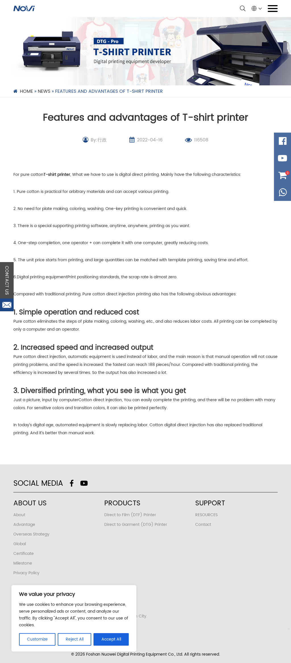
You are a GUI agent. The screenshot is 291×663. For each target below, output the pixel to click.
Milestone (22, 563)
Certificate (23, 553)
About (19, 515)
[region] (73, 618)
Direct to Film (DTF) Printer (130, 515)
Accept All (111, 639)
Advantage (24, 524)
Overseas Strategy (31, 534)
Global (19, 544)
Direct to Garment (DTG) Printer (135, 524)
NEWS (44, 91)
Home (26, 91)
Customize (37, 639)
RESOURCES (206, 515)
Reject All (75, 639)
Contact (203, 524)
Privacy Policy (26, 573)
